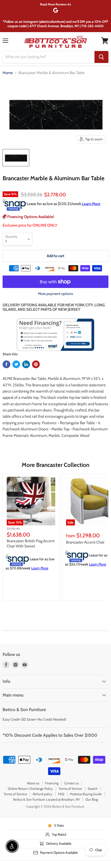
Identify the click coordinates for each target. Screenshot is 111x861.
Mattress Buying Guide (86, 794)
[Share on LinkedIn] (26, 364)
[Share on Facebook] (6, 364)
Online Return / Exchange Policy (30, 788)
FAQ (61, 794)
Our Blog (91, 799)
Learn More (91, 203)
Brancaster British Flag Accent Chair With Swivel (30, 543)
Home (8, 73)
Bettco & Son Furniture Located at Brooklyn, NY (46, 799)
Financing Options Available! (30, 216)
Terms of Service (70, 788)
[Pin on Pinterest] (36, 364)
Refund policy (42, 794)
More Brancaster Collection (55, 464)
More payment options (55, 294)
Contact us (71, 783)
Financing (51, 783)
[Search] (101, 57)
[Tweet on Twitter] (16, 364)
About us (33, 783)
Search (93, 788)
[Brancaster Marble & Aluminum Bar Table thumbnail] (16, 157)
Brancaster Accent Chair (85, 542)
